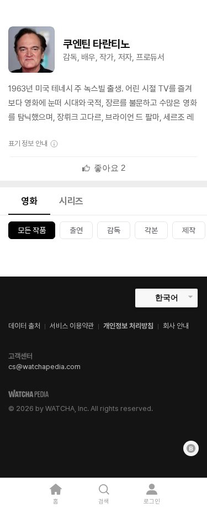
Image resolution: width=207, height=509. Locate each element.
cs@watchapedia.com (44, 366)
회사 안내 (176, 326)
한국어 (166, 297)
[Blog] (191, 448)
